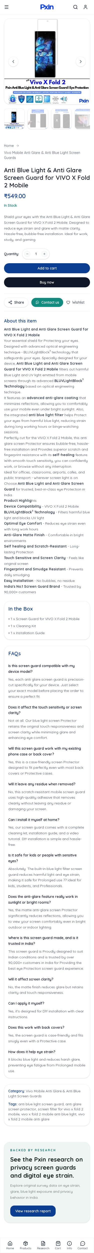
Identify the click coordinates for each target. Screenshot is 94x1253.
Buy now (47, 282)
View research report (33, 1211)
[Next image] (81, 62)
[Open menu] (6, 7)
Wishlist (78, 302)
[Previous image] (13, 62)
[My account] (85, 7)
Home (9, 145)
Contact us (50, 302)
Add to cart (47, 268)
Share (19, 302)
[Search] (75, 7)
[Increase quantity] (44, 254)
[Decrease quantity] (27, 254)
